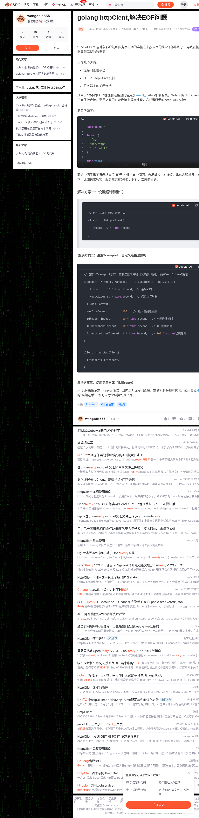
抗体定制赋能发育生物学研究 (38, 128)
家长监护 (119, 809)
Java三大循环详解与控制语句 (39, 122)
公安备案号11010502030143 (108, 805)
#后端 (122, 404)
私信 (56, 48)
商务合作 (101, 800)
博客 (26, 4)
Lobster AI (173, 119)
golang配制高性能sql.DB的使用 (40, 67)
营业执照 (135, 813)
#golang (91, 404)
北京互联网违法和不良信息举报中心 (94, 809)
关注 (112, 418)
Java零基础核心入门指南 (36, 115)
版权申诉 (109, 813)
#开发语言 (107, 404)
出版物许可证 (123, 813)
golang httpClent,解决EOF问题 (40, 73)
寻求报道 (112, 800)
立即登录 (158, 804)
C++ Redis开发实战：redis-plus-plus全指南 (41, 107)
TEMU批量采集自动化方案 (32, 134)
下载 (35, 4)
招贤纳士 (89, 800)
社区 (45, 4)
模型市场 (79, 4)
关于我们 (77, 800)
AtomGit (61, 4)
